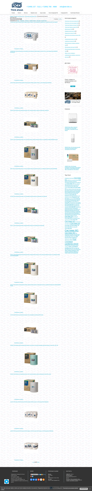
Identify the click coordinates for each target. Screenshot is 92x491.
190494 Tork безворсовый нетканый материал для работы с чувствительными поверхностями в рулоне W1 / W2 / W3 (34, 345)
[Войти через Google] (41, 479)
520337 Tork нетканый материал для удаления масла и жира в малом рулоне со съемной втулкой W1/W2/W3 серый (34, 139)
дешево (66, 187)
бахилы (73, 189)
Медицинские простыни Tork (70, 47)
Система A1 (73, 194)
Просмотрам (43, 20)
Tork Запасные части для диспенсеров (72, 249)
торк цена (67, 185)
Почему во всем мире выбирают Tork (18, 479)
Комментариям (33, 20)
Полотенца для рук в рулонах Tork (72, 21)
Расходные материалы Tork (30, 16)
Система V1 (75, 195)
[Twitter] (40, 475)
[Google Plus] (31, 476)
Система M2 (72, 207)
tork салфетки (69, 189)
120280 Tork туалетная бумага (72, 180)
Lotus (66, 181)
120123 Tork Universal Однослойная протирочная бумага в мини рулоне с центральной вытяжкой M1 (31, 82)
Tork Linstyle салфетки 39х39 (72, 251)
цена (65, 183)
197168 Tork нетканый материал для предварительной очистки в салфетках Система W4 (28, 196)
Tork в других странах (15, 476)
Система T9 (75, 225)
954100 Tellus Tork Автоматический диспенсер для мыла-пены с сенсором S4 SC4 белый (72, 148)
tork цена (71, 185)
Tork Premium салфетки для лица (71, 215)
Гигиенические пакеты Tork (70, 39)
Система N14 (75, 252)
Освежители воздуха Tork (70, 31)
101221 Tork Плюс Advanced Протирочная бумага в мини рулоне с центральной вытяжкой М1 (29, 401)
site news (50, 479)
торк (74, 186)
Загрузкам (38, 20)
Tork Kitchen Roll (76, 234)
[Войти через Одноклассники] (43, 480)
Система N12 (76, 204)
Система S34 (76, 235)
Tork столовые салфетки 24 (71, 247)
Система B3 (67, 199)
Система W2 (70, 233)
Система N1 (72, 211)
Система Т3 (68, 202)
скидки (77, 186)
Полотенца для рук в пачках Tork (71, 23)
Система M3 (74, 226)
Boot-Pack (77, 189)
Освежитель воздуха (69, 195)
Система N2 (77, 211)
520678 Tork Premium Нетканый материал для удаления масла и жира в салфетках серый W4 (29, 110)
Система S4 (69, 216)
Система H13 (77, 221)
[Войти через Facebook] (36, 480)
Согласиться (83, 488)
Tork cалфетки (77, 183)
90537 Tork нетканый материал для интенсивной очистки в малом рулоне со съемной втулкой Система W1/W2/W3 (33, 168)
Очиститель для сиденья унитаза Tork (72, 35)
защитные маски (72, 191)
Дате (18, 20)
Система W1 (71, 230)
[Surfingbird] (32, 476)
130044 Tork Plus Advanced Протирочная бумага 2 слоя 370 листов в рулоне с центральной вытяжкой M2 (31, 430)
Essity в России (14, 475)
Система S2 (71, 187)
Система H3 (75, 223)
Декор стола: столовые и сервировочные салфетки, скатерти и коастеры (72, 55)
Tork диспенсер (73, 199)
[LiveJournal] (45, 475)
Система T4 (69, 201)
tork (79, 180)
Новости (19, 12)
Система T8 (68, 225)
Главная (13, 12)
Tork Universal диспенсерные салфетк (72, 212)
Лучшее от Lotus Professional (16, 478)
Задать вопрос (43, 12)
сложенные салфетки (69, 235)
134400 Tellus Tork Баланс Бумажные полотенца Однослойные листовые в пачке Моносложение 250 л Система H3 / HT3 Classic (73, 168)
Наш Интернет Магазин (75, 12)
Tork (49, 476)
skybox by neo (72, 203)
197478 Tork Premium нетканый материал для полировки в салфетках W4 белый (26, 314)
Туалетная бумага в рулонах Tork (71, 25)
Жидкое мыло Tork (68, 29)
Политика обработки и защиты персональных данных (19, 480)
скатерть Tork (72, 236)
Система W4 (73, 219)
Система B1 (77, 198)
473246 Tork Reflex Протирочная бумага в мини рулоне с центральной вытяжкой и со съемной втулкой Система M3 (33, 22)
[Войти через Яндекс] (38, 480)
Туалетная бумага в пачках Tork (71, 27)
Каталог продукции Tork (53, 12)
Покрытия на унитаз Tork (70, 33)
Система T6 (75, 201)
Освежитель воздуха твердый (73, 192)
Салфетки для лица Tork (70, 41)
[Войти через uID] (31, 480)
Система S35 (67, 236)
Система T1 (78, 182)
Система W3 (68, 218)
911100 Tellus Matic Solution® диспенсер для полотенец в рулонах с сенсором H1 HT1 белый (71, 129)
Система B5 (74, 218)
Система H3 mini (68, 205)
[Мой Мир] (43, 475)
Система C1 (76, 209)
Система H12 (67, 223)
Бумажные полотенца (69, 178)
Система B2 (71, 198)
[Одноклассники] (42, 475)
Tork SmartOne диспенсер (72, 181)
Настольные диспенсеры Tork (70, 182)
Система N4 (70, 204)
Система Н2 (70, 221)
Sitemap (49, 474)
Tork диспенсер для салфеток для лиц (72, 214)
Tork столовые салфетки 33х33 (71, 242)
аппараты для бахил (73, 190)
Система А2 (75, 216)
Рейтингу (27, 20)
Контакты (26, 12)
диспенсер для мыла (68, 193)
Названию (22, 20)
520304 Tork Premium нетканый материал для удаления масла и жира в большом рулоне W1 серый (30, 374)
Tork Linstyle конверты (71, 250)
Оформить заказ (34, 12)
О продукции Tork (64, 12)
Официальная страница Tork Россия (18, 474)
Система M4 (68, 228)
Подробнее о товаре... (19, 48)
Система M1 (68, 226)
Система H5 (76, 248)
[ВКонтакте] (39, 475)
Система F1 (76, 213)
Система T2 (70, 183)
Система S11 (67, 245)
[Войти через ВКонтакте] (34, 480)
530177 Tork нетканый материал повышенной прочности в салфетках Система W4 (27, 225)
